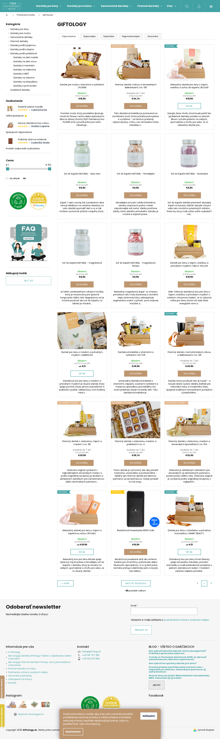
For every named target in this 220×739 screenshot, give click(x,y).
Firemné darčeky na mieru (22, 668)
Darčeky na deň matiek (25, 57)
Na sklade (18, 178)
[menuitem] (48, 6)
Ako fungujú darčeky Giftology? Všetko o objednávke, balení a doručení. (39, 657)
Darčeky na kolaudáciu (25, 81)
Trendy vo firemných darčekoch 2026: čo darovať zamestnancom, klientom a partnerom (177, 658)
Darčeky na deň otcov (25, 61)
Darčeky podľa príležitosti (23, 53)
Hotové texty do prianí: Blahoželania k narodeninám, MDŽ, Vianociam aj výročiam (179, 676)
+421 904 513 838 (90, 658)
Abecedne (153, 36)
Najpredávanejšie (131, 36)
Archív (156, 685)
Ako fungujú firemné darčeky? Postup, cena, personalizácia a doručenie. (39, 663)
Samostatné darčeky (21, 37)
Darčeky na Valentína (24, 69)
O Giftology (14, 652)
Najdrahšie (108, 36)
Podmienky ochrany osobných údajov (28, 672)
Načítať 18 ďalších (135, 583)
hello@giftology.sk (91, 651)
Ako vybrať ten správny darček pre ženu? (173, 663)
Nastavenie (73, 731)
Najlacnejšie (89, 36)
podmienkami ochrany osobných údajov (186, 619)
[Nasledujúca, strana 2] (204, 583)
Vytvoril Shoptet (205, 730)
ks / (28, 280)
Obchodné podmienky (20, 675)
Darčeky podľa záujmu (22, 49)
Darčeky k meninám (24, 65)
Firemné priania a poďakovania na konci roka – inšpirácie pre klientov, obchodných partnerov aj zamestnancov (177, 669)
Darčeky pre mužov (20, 33)
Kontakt (12, 682)
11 (211, 583)
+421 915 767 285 (90, 655)
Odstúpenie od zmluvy (20, 679)
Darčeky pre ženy (19, 29)
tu (99, 724)
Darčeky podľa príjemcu (23, 45)
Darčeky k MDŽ (21, 73)
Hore (66, 583)
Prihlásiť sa (141, 629)
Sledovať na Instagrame (31, 714)
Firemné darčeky (19, 41)
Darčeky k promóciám (25, 85)
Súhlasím (149, 716)
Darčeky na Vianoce (23, 77)
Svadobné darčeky (20, 89)
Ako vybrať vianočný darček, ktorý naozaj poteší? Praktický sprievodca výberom (177, 652)
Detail (189, 106)
